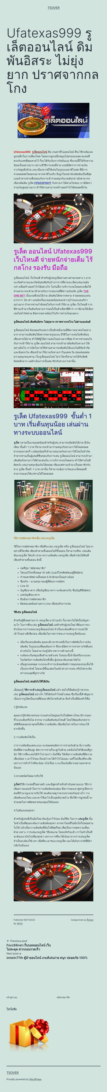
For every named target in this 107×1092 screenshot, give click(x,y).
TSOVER (53, 8)
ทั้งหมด (90, 920)
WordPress (35, 1079)
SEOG (20, 923)
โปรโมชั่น (12, 1009)
